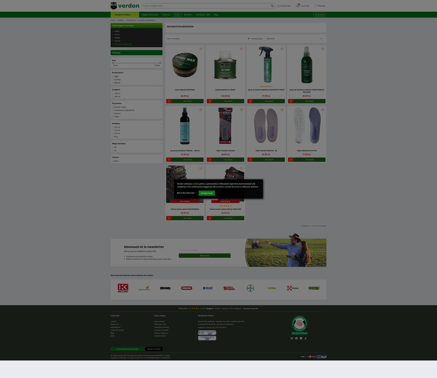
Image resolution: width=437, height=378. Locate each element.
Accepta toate (207, 193)
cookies (195, 184)
